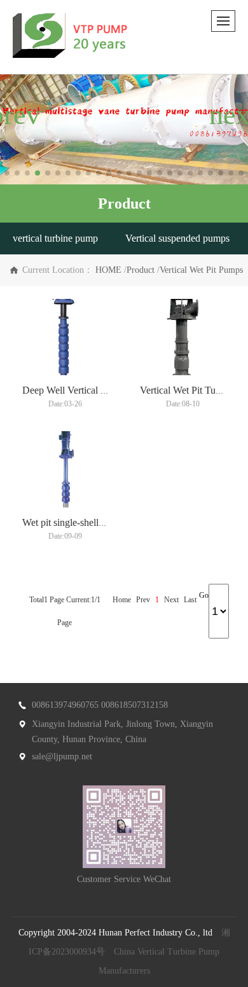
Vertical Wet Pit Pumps (201, 270)
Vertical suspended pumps (177, 238)
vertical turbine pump (55, 238)
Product (141, 270)
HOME (108, 270)
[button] (7, 173)
